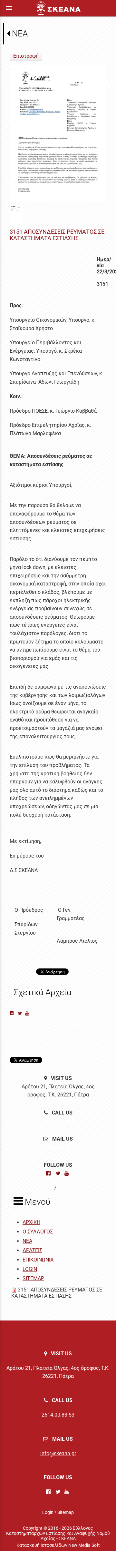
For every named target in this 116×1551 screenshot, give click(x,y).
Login (47, 1187)
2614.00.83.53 (58, 1121)
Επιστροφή (26, 56)
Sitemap (65, 1187)
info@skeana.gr (58, 1147)
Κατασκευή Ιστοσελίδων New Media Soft (58, 1545)
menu (9, 8)
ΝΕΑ (20, 33)
